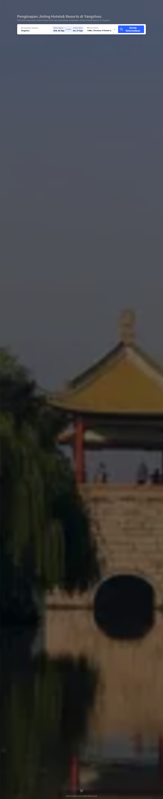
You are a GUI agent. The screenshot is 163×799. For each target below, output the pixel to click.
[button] (143, 4)
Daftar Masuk (58, 28)
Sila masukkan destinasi (29, 28)
